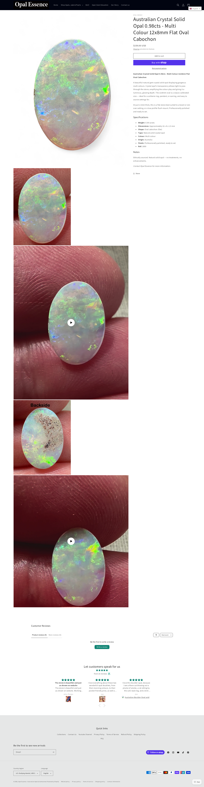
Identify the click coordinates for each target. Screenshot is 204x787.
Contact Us (72, 734)
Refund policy (65, 781)
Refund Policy (126, 734)
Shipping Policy (139, 734)
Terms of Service (112, 734)
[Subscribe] (53, 752)
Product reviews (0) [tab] (39, 635)
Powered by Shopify (53, 781)
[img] (102, 670)
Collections (61, 734)
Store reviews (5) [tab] (55, 635)
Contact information (113, 781)
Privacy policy (76, 781)
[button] (72, 4)
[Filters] (156, 635)
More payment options (159, 68)
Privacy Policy (99, 734)
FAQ (102, 738)
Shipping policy (100, 781)
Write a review (102, 647)
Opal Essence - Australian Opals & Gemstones (32, 781)
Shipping (136, 49)
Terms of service (88, 781)
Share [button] (138, 173)
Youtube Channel (85, 734)
